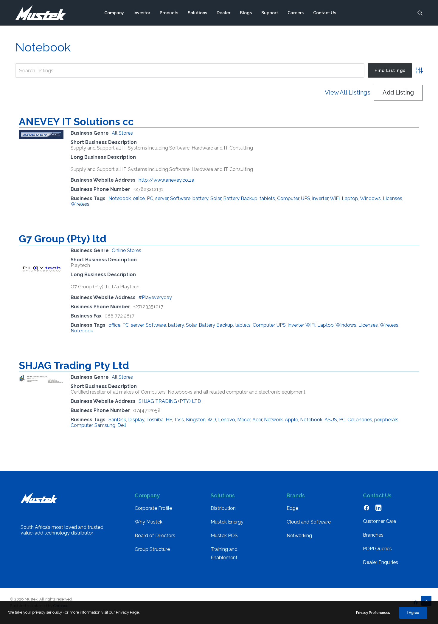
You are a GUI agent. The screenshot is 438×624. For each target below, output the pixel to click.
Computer (288, 198)
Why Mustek (148, 522)
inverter (320, 198)
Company (114, 12)
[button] (420, 13)
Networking (299, 535)
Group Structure (152, 549)
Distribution (223, 508)
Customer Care (379, 521)
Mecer (243, 419)
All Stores (122, 133)
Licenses (392, 198)
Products (169, 12)
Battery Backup (240, 198)
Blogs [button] (246, 12)
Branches (373, 535)
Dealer (223, 12)
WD (211, 419)
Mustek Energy (227, 522)
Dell (121, 425)
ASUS (330, 419)
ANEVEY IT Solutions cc (76, 122)
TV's (179, 419)
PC (150, 198)
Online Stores (126, 250)
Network (273, 419)
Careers (296, 12)
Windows (370, 198)
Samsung (104, 425)
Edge (292, 508)
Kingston (196, 419)
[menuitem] (114, 13)
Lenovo (226, 419)
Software (180, 198)
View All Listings (347, 92)
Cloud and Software (309, 522)
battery (200, 198)
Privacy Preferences (373, 613)
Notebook (119, 198)
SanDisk (117, 419)
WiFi (335, 198)
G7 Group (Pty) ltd (62, 239)
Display (136, 419)
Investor (141, 12)
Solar (215, 198)
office (139, 198)
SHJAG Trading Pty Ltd (74, 365)
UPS (305, 198)
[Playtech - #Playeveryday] (41, 288)
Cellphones (359, 419)
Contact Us (324, 12)
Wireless (80, 204)
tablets (267, 198)
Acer (257, 419)
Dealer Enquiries (380, 562)
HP (169, 419)
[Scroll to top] (426, 600)
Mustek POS (224, 535)
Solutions (197, 12)
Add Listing (398, 92)
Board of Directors (155, 535)
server (161, 198)
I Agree (413, 613)
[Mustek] (40, 12)
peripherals (386, 419)
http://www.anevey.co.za (166, 180)
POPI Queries (377, 548)
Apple (291, 419)
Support (269, 12)
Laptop (350, 198)
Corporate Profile (153, 508)
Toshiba (155, 419)
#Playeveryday (155, 297)
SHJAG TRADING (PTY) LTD (170, 401)
